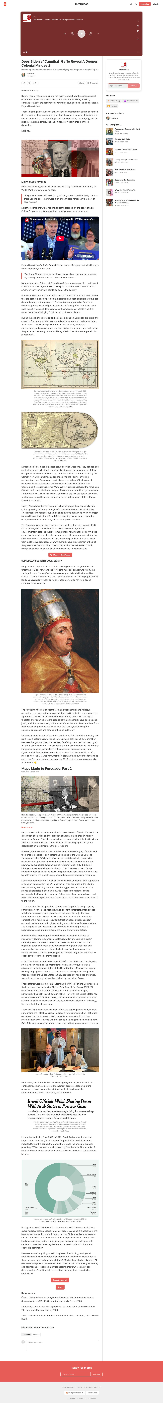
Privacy (79, 1387)
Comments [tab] (27, 1335)
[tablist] (31, 1334)
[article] (123, 131)
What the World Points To (125, 190)
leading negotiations (66, 1082)
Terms (85, 1387)
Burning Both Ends (122, 139)
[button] (65, 33)
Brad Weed (30, 74)
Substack (70, 1398)
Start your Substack (75, 1393)
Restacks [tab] (36, 1335)
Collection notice (95, 1387)
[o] (109, 131)
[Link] (18, 182)
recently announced (67, 1016)
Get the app (92, 1393)
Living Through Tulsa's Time (126, 159)
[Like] (23, 83)
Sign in (156, 4)
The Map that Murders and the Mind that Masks (127, 201)
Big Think (69, 406)
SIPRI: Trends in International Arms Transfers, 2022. (63, 1221)
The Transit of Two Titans (125, 170)
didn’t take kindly (87, 265)
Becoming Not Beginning (125, 180)
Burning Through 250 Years (126, 149)
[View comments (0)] (138, 26)
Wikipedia (63, 460)
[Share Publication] (136, 4)
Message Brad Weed (61, 555)
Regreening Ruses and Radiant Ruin (127, 130)
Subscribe (145, 4)
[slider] (81, 52)
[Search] (131, 4)
